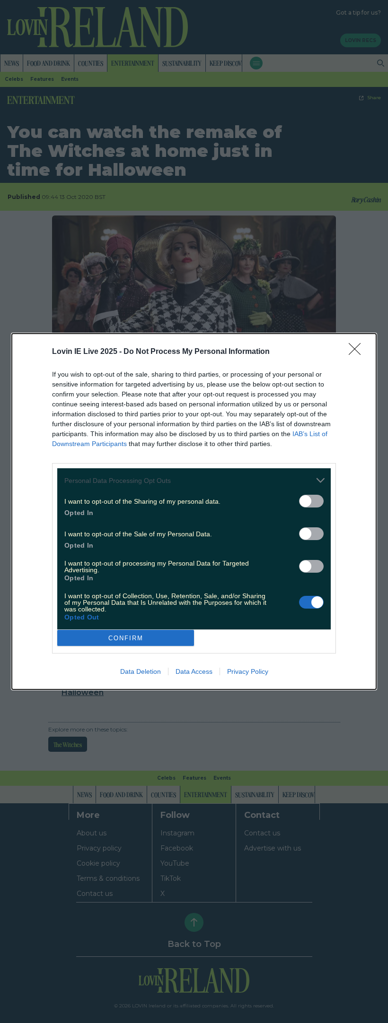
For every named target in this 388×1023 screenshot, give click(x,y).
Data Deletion (140, 671)
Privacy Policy (247, 671)
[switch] (311, 501)
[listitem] (194, 480)
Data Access (194, 671)
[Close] (358, 352)
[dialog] (194, 511)
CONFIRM (125, 638)
